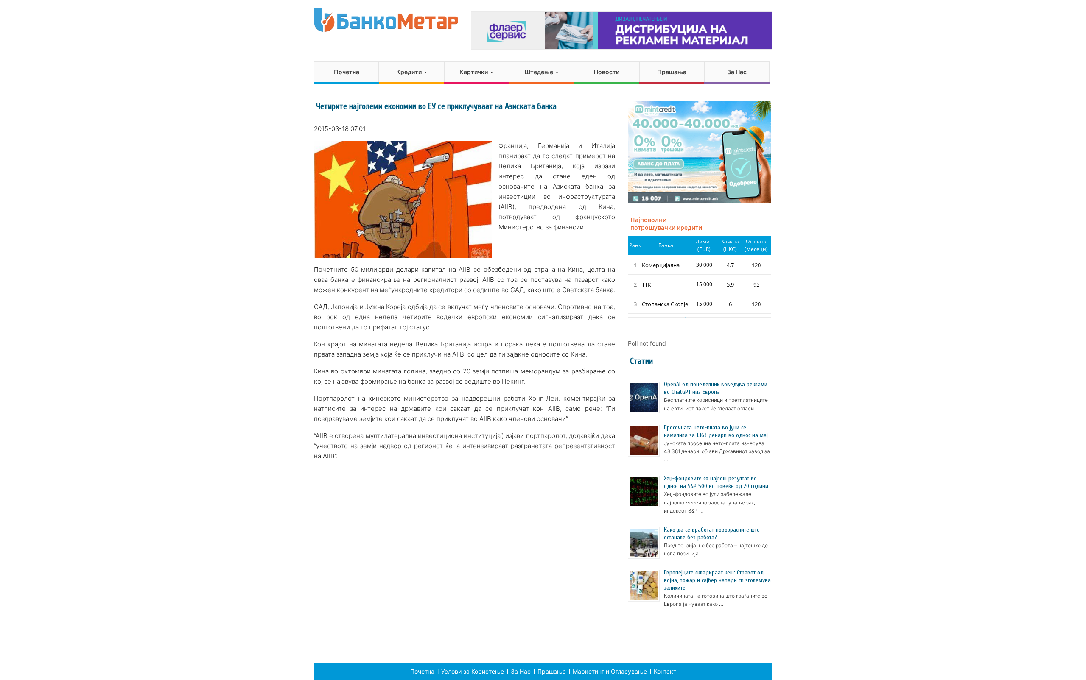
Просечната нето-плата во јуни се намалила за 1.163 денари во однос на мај (716, 431)
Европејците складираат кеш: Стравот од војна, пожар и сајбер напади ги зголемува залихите (717, 580)
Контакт (665, 671)
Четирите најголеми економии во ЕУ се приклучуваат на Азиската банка (436, 106)
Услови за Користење (472, 671)
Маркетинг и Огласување (610, 671)
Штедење (539, 71)
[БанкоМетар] (386, 20)
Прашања (671, 71)
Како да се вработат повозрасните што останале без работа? (712, 533)
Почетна (346, 71)
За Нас (737, 71)
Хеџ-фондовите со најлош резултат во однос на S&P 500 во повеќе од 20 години (716, 482)
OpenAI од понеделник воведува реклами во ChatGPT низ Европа (715, 388)
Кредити (409, 71)
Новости (606, 71)
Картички (474, 71)
